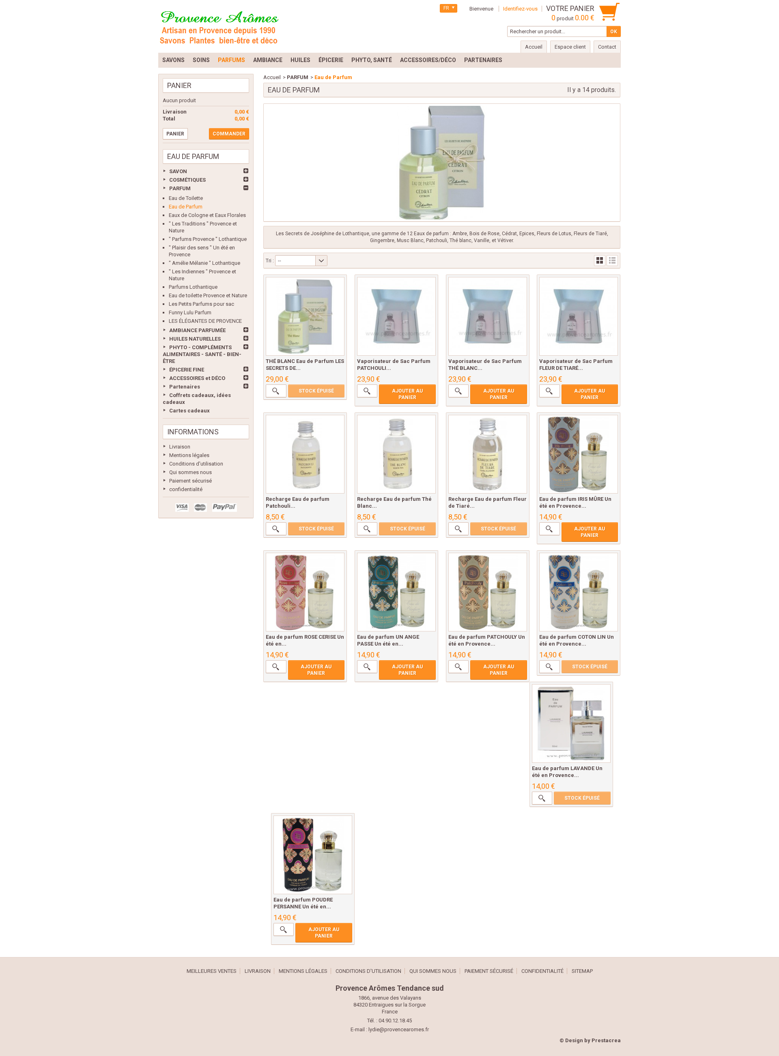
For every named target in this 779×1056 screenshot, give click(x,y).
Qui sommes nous (190, 472)
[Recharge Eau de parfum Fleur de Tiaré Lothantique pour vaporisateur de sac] (487, 454)
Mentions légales (189, 455)
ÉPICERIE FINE (186, 370)
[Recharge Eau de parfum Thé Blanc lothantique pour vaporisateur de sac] (396, 454)
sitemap (582, 971)
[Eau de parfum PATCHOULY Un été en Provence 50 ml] (487, 592)
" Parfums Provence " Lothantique (208, 239)
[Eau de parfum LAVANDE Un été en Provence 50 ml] (571, 723)
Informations (193, 431)
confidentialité (185, 489)
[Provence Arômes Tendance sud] (219, 26)
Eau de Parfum (185, 207)
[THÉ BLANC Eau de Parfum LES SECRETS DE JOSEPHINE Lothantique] (305, 316)
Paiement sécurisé (190, 481)
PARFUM (180, 188)
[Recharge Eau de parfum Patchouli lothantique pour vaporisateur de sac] (305, 454)
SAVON (178, 171)
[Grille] (599, 260)
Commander (229, 134)
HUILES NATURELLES (195, 339)
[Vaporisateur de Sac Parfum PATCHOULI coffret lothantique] (396, 316)
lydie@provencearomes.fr (398, 1029)
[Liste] (612, 260)
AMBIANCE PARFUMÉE (197, 330)
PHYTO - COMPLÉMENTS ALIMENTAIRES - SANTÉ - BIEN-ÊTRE (202, 354)
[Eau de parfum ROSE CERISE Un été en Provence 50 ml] (305, 592)
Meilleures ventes (212, 971)
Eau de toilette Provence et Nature (208, 295)
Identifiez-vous (520, 9)
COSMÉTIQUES (187, 180)
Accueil (272, 77)
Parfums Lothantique (193, 287)
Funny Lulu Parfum (190, 312)
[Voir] (276, 390)
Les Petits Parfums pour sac (201, 304)
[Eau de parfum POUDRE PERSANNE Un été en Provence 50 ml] (312, 855)
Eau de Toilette (186, 198)
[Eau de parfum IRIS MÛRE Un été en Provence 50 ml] (578, 454)
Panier (179, 85)
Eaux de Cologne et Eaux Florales (207, 215)
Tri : (270, 261)
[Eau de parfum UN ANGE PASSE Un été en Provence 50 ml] (396, 592)
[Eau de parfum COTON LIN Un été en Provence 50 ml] (578, 592)
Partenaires (184, 387)
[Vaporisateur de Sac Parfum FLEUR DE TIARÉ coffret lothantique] (578, 316)
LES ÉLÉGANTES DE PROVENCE (205, 321)
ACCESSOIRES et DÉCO (197, 378)
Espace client (570, 47)
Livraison (179, 447)
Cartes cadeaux (189, 411)
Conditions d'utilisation (196, 464)
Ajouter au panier (407, 394)
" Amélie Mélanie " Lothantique (204, 263)
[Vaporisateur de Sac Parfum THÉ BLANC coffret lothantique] (487, 316)
